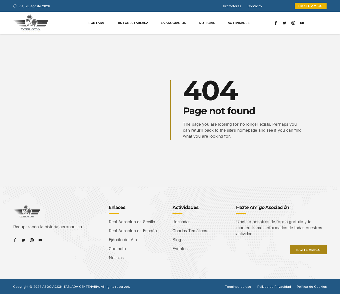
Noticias (207, 23)
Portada (96, 23)
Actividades (239, 23)
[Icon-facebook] (275, 22)
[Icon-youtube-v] (301, 22)
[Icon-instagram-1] (293, 22)
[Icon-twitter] (284, 22)
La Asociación (173, 23)
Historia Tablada (132, 23)
